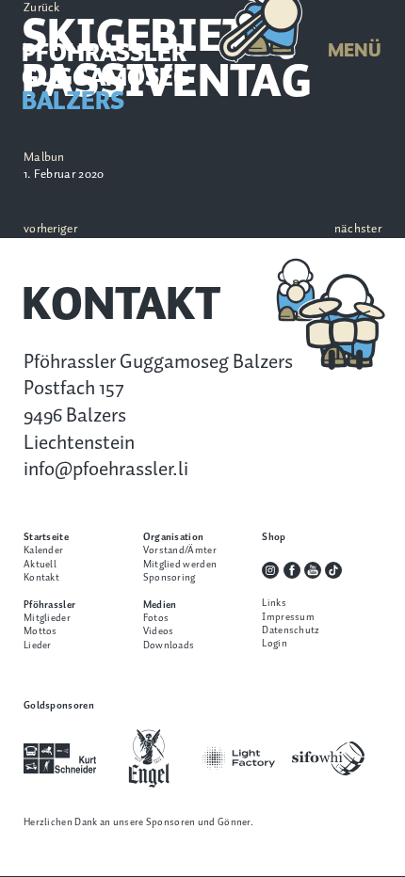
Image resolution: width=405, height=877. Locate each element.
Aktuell (40, 564)
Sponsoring (169, 577)
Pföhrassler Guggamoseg (106, 78)
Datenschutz (290, 630)
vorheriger (50, 229)
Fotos (156, 618)
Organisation (173, 537)
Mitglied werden (180, 564)
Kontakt (41, 577)
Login (274, 643)
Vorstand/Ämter (180, 550)
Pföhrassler (49, 605)
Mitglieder (47, 618)
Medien (160, 605)
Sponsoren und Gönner (198, 822)
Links (274, 603)
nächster (357, 229)
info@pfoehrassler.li (106, 470)
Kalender (43, 550)
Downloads (169, 645)
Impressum (288, 617)
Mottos (40, 631)
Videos (158, 631)
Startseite (46, 537)
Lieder (38, 645)
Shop (273, 537)
